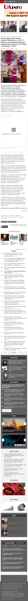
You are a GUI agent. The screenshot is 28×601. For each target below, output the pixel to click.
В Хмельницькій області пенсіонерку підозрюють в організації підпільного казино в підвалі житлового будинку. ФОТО (15, 312)
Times (6, 181)
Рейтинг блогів (10, 588)
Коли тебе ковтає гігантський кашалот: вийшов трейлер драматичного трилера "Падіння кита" (14, 276)
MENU (1, 1)
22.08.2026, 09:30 (7, 457)
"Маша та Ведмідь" (12, 221)
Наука (10, 585)
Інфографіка (14, 499)
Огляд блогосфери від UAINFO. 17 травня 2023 (14, 243)
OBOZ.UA (8, 111)
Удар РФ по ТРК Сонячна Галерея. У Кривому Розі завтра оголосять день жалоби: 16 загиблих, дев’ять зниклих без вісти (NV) (14, 460)
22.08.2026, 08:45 (7, 471)
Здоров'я (4, 586)
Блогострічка (14, 451)
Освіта (17, 585)
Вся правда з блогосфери (6, 36)
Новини (13, 251)
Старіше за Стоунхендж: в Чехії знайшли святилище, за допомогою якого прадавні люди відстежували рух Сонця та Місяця (14, 282)
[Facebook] (7, 2)
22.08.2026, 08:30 (7, 476)
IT (21, 585)
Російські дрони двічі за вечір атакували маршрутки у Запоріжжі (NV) (13, 469)
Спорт (7, 586)
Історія (13, 585)
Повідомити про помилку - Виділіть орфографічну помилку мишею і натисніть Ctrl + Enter (13, 217)
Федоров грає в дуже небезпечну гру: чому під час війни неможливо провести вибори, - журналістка (17, 362)
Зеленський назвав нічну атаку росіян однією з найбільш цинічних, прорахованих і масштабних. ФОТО (14, 431)
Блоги (14, 515)
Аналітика (14, 357)
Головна (3, 583)
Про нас (3, 596)
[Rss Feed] (5, 2)
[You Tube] (12, 2)
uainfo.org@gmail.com (19, 596)
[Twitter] (10, 2)
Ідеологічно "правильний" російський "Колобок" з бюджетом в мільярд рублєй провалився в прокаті (17, 532)
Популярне (20, 543)
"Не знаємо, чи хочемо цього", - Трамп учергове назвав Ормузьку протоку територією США (13, 255)
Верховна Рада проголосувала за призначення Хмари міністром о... (8, 30)
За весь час (21, 545)
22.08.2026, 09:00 (7, 467)
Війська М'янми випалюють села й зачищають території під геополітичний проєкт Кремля (14, 324)
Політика (14, 583)
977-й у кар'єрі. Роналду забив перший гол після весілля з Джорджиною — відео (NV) (15, 465)
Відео (13, 586)
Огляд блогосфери (18, 586)
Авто (20, 585)
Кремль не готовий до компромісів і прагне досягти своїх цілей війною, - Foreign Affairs (17, 376)
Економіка (24, 583)
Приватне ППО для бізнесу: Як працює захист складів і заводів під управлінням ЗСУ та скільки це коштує (17, 369)
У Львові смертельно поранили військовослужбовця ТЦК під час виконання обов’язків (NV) (14, 474)
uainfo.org (16, 593)
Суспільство (19, 583)
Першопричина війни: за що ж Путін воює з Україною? (17, 525)
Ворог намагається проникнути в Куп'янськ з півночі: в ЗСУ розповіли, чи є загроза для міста (15, 338)
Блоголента (4, 588)
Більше (14, 352)
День (6, 545)
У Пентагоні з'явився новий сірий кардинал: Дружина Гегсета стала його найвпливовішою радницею (15, 303)
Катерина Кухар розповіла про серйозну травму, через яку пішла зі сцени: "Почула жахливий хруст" (14, 297)
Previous (1, 27)
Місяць (14, 545)
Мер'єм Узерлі (4, 221)
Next (26, 27)
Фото (14, 416)
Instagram (11, 109)
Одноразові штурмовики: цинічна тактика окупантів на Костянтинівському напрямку (16, 520)
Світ (3, 585)
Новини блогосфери (17, 36)
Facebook (21, 208)
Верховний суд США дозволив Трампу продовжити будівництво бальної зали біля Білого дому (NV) (14, 455)
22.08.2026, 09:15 (7, 463)
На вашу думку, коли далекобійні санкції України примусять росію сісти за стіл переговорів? (13, 386)
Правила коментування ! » (21, 249)
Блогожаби (14, 480)
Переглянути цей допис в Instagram (11, 133)
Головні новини (9, 583)
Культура (7, 585)
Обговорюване (9, 543)
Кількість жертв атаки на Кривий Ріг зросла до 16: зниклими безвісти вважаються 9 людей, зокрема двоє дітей (15, 260)
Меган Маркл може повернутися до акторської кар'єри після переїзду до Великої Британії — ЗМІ (15, 318)
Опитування (14, 382)
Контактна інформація (10, 596)
